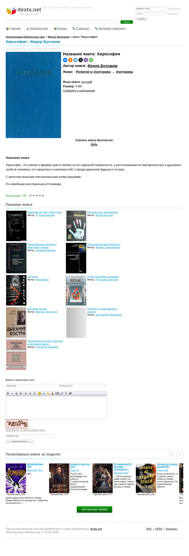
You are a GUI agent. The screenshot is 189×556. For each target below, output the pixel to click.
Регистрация (174, 8)
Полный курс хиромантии (102, 212)
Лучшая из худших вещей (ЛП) (124, 465)
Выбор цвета (52, 393)
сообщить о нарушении (79, 90)
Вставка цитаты (62, 393)
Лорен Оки (119, 470)
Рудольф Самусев (107, 279)
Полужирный (8, 393)
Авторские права (94, 509)
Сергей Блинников (47, 346)
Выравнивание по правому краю (34, 393)
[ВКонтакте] (65, 60)
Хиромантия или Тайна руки (44, 212)
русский (86, 81)
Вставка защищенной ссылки (48, 393)
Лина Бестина (77, 473)
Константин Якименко (109, 314)
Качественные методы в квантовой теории (41, 246)
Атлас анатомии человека (102, 276)
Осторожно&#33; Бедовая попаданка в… (79, 467)
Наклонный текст (12, 393)
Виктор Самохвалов (108, 247)
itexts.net (96, 528)
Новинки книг (39, 28)
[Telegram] (75, 60)
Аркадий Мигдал (46, 250)
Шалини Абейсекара (163, 471)
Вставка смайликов (39, 393)
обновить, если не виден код (25, 430)
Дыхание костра (37, 308)
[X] (80, 60)
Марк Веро (42, 279)
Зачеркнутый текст (21, 393)
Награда (32, 276)
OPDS (158, 528)
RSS (149, 528)
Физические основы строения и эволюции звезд (45, 342)
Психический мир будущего (104, 244)
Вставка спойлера (70, 393)
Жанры (62, 28)
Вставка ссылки (44, 393)
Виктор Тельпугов (46, 311)
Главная (15, 28)
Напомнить (173, 13)
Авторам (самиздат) (112, 28)
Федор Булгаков (102, 66)
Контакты (171, 528)
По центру (30, 393)
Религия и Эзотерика (93, 72)
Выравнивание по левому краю (26, 393)
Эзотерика (124, 72)
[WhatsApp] (91, 60)
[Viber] (86, 60)
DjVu (94, 144)
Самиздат (83, 28)
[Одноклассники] (70, 60)
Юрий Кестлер (104, 215)
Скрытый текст (57, 393)
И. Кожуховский (45, 215)
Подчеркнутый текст (16, 393)
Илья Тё (31, 470)
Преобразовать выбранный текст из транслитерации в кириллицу (66, 393)
